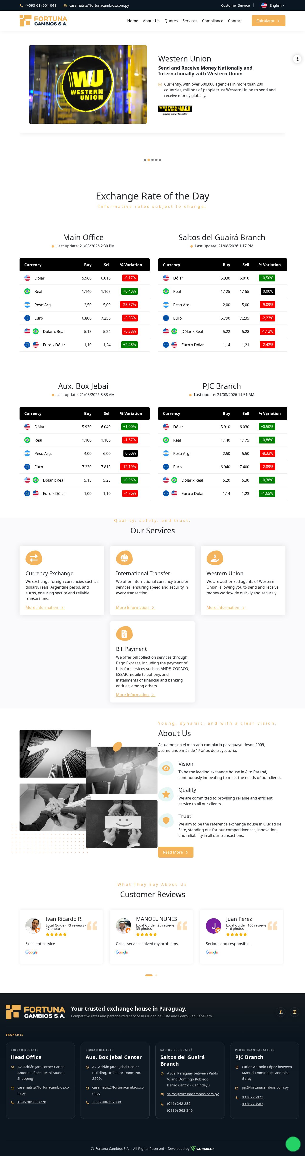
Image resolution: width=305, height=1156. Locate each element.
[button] (148, 975)
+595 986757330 (106, 1102)
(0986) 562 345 (180, 1110)
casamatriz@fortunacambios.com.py (99, 5)
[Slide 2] (148, 159)
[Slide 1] (145, 159)
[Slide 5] (160, 159)
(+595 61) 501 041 (40, 5)
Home (132, 20)
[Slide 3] (152, 159)
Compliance (212, 20)
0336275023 (252, 1097)
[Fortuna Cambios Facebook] (280, 1012)
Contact (235, 20)
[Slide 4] (156, 159)
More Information (42, 607)
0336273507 (252, 1103)
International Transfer (143, 573)
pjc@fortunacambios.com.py (265, 1087)
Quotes (171, 20)
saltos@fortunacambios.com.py (193, 1093)
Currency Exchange (49, 573)
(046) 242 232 (179, 1103)
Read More (173, 852)
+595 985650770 (31, 1102)
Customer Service (235, 5)
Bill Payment (131, 648)
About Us (151, 20)
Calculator (265, 20)
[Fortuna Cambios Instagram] (294, 1012)
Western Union (225, 573)
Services (190, 20)
